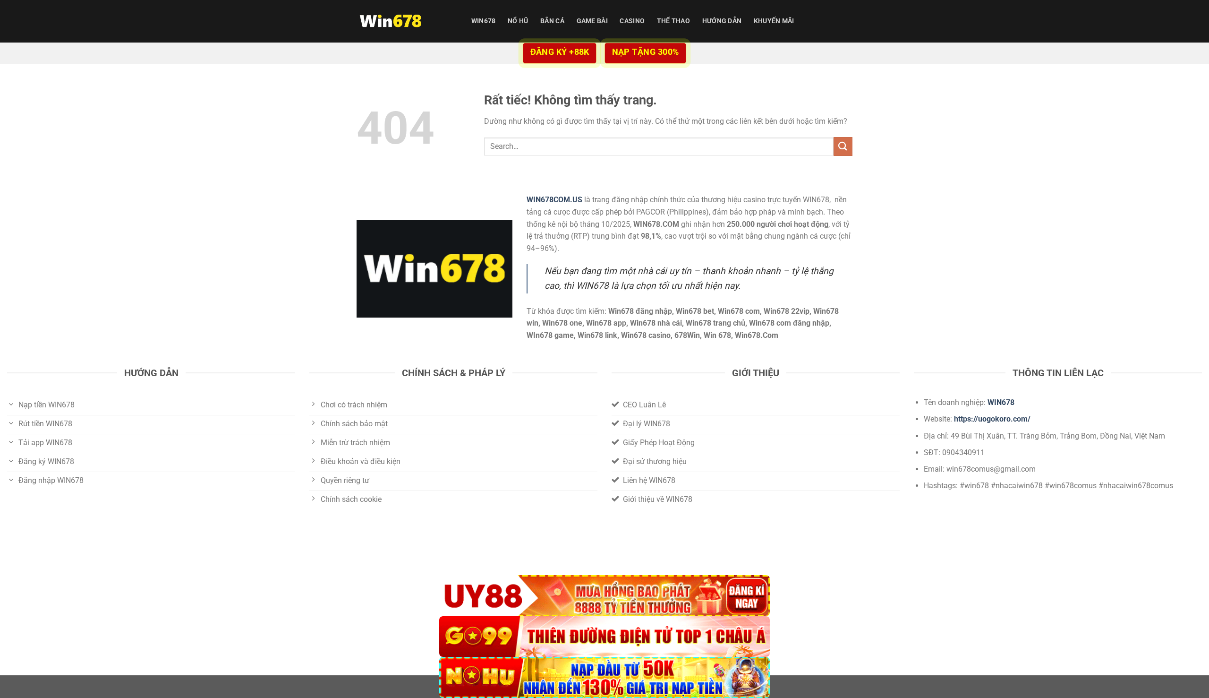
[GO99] (604, 636)
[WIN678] (404, 21)
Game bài (592, 21)
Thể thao (673, 21)
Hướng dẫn (722, 21)
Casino (632, 21)
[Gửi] (843, 146)
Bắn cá (552, 21)
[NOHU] (604, 677)
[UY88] (604, 595)
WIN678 (483, 21)
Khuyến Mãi (774, 21)
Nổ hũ (518, 21)
